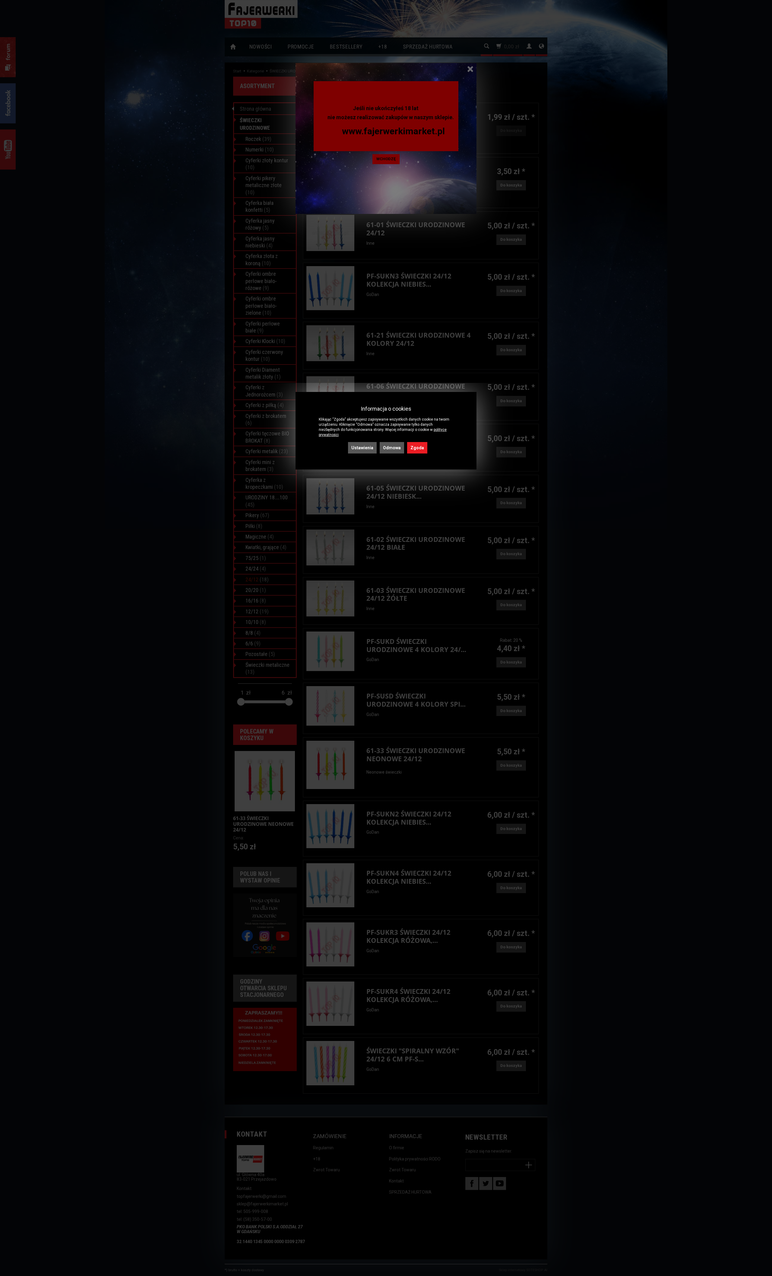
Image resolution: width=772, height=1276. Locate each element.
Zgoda (417, 447)
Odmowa (392, 447)
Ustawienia (362, 447)
